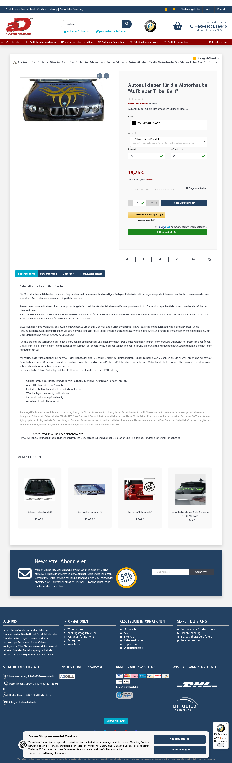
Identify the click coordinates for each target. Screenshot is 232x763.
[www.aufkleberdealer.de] (19, 26)
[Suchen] (127, 24)
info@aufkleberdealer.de (22, 702)
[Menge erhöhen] (156, 203)
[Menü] (227, 724)
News (208, 9)
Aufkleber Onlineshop (78, 31)
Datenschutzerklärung (64, 578)
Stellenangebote (190, 9)
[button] (166, 9)
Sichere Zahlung (191, 633)
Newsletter (74, 644)
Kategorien (74, 640)
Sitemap (129, 637)
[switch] (220, 745)
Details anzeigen (180, 750)
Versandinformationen (81, 637)
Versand (150, 180)
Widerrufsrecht (133, 648)
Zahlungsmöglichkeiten (82, 633)
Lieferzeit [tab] (68, 274)
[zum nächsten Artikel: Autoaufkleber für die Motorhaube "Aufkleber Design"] (216, 62)
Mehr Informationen (206, 759)
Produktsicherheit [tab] (91, 274)
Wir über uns (75, 629)
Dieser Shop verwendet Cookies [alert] (52, 736)
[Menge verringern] (130, 203)
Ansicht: (132, 133)
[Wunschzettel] (174, 9)
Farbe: (131, 116)
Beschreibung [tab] (26, 274)
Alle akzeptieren (180, 739)
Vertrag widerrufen (116, 721)
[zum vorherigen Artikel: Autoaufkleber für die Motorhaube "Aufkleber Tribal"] (209, 62)
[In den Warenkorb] (17, 68)
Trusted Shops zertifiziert (196, 637)
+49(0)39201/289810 (211, 26)
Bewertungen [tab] (48, 274)
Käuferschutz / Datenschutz (198, 629)
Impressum (131, 644)
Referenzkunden (134, 640)
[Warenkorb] (177, 26)
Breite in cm (134, 149)
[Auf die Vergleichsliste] (99, 76)
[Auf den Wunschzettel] (106, 76)
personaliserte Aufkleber (112, 31)
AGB (126, 633)
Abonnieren (201, 572)
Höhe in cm (177, 149)
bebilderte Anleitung (61, 335)
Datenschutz (132, 629)
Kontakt (222, 9)
